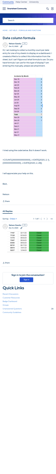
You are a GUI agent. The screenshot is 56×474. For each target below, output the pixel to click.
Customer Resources (11, 297)
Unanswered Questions (28, 308)
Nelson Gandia (15, 44)
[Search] (47, 9)
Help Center (21, 2)
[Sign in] (52, 9)
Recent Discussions (10, 294)
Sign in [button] (26, 279)
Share (6, 201)
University (34, 2)
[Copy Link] (21, 46)
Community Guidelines (12, 312)
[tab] (7, 211)
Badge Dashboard (10, 301)
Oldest (12, 219)
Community (8, 2)
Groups (6, 305)
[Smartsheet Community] (17, 9)
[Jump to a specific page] (51, 219)
